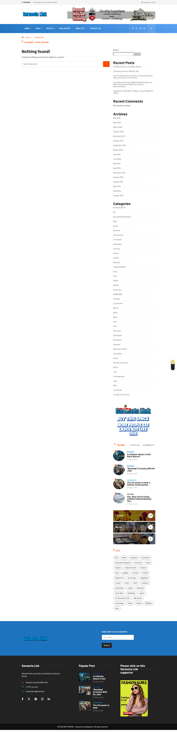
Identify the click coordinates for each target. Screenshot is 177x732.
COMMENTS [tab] (148, 445)
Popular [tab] (135, 445)
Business (116, 230)
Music (115, 313)
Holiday (116, 285)
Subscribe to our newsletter (115, 632)
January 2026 (118, 132)
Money (115, 308)
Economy (116, 249)
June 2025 (117, 159)
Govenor (135, 573)
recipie (130, 588)
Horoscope (117, 290)
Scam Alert (117, 354)
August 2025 (118, 150)
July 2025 (117, 154)
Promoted (117, 331)
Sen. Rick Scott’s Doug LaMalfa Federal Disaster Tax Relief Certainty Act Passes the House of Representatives (132, 84)
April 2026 (117, 123)
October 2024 (118, 177)
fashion (118, 568)
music (127, 583)
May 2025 (117, 164)
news (135, 583)
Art (114, 212)
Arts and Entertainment (122, 217)
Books (115, 226)
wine (117, 608)
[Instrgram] (140, 28)
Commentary (118, 235)
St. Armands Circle (122, 598)
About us (80, 28)
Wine (115, 386)
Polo (115, 326)
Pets (115, 322)
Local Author (118, 303)
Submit (107, 645)
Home (27, 37)
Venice (138, 603)
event (148, 563)
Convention (117, 240)
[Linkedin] (144, 28)
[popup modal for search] (151, 28)
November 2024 (119, 173)
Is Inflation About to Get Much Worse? (127, 67)
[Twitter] (136, 28)
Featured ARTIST (119, 267)
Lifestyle (116, 299)
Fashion (116, 258)
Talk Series (137, 598)
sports (141, 593)
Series (115, 358)
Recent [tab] (121, 445)
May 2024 (117, 186)
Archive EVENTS (119, 208)
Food (38, 28)
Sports (49, 28)
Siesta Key (131, 593)
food (117, 573)
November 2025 (119, 136)
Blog (115, 221)
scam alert (119, 593)
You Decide (117, 390)
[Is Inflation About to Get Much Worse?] (85, 677)
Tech (115, 372)
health (145, 573)
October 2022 (118, 196)
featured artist (130, 568)
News (27, 28)
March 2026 (117, 127)
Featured (116, 262)
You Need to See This (121, 395)
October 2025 (118, 141)
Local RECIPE (39, 37)
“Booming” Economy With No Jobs (45, 2)
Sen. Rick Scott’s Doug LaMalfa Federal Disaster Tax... (139, 498)
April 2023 (117, 191)
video (115, 381)
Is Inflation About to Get (99, 677)
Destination (117, 244)
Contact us (95, 28)
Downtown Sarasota (123, 563)
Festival (143, 568)
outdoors (144, 583)
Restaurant (117, 340)
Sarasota (116, 344)
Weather (148, 603)
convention (145, 558)
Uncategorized (118, 376)
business (134, 558)
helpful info (119, 578)
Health (115, 281)
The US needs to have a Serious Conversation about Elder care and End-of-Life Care (133, 77)
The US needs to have (101, 706)
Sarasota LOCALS (120, 349)
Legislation (144, 578)
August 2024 (118, 182)
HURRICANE (117, 294)
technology (119, 603)
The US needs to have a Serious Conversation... (138, 483)
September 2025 (119, 145)
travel (130, 603)
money (118, 583)
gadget (125, 573)
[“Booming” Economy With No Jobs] (85, 690)
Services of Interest (120, 363)
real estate (119, 588)
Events (115, 253)
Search (116, 50)
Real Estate (64, 28)
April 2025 (117, 168)
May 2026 (117, 118)
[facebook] (132, 28)
